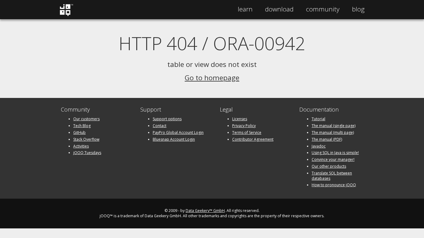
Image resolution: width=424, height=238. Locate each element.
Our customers (86, 118)
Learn (245, 9)
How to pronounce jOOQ (334, 184)
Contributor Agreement (252, 139)
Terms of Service (246, 132)
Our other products (329, 166)
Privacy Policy (244, 125)
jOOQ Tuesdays (87, 152)
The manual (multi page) (333, 132)
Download (279, 9)
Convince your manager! (333, 159)
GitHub (79, 132)
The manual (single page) (333, 125)
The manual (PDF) (327, 139)
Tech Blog (82, 125)
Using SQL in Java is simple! (335, 152)
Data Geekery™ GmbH (205, 210)
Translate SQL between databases (332, 175)
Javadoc (319, 146)
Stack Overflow (86, 139)
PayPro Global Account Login (178, 132)
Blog (358, 9)
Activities (81, 146)
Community (323, 9)
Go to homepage (212, 77)
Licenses (239, 118)
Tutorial (318, 118)
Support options (167, 118)
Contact (159, 125)
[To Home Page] (66, 14)
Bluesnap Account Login (174, 139)
